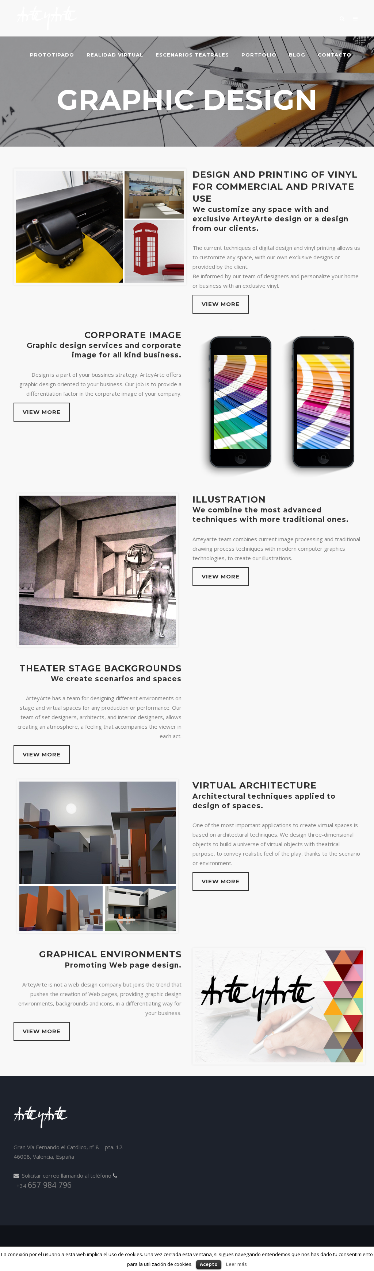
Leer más (236, 1264)
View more (221, 304)
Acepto (209, 1264)
